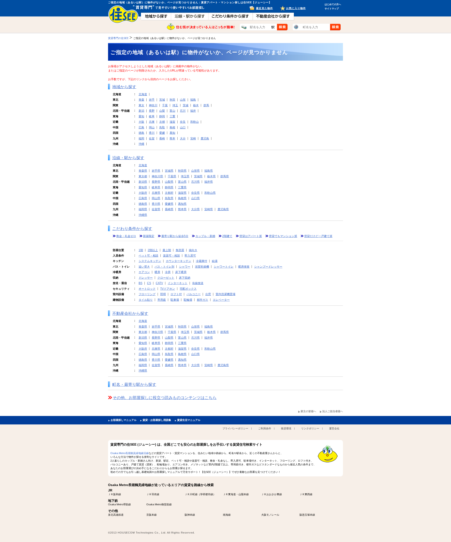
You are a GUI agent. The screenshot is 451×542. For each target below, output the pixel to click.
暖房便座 (243, 266)
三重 (172, 116)
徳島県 (143, 204)
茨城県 (198, 176)
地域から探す (124, 87)
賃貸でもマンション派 (283, 236)
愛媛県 (169, 204)
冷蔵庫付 (201, 261)
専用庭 (161, 299)
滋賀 (172, 121)
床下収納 (184, 277)
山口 (183, 127)
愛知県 (143, 187)
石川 (183, 110)
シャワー (184, 266)
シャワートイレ (223, 266)
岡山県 (156, 198)
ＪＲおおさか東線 (271, 494)
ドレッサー (146, 277)
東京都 (143, 176)
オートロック (147, 288)
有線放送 (197, 283)
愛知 (141, 116)
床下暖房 (181, 272)
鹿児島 (205, 138)
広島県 (143, 198)
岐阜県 (156, 187)
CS (149, 283)
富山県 (182, 181)
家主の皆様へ (308, 411)
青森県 (143, 170)
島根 (172, 127)
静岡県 (169, 187)
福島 (193, 99)
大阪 (141, 121)
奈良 (183, 121)
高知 (172, 133)
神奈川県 (157, 176)
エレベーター (221, 299)
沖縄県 (143, 215)
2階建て (227, 236)
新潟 (141, 110)
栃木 (196, 105)
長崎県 (169, 209)
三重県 (182, 187)
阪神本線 (190, 514)
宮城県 (169, 170)
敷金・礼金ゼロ (126, 236)
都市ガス (202, 299)
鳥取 (162, 127)
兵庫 (152, 121)
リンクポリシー (310, 428)
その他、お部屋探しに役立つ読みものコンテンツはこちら (165, 398)
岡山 (152, 127)
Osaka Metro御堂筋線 (159, 504)
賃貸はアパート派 (250, 236)
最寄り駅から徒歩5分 (174, 236)
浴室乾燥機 (202, 266)
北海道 (143, 94)
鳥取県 (169, 198)
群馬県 (224, 176)
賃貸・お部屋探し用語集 (157, 420)
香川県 (156, 204)
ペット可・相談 (148, 255)
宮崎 (193, 138)
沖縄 (141, 144)
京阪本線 (151, 514)
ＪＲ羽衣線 (152, 494)
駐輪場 (188, 299)
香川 (152, 133)
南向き (193, 250)
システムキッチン (150, 261)
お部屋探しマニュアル (123, 420)
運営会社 (334, 428)
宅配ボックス (188, 288)
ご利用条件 (264, 428)
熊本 (172, 138)
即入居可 (190, 255)
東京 (141, 105)
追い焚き (144, 266)
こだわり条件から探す (132, 228)
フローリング (147, 294)
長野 (152, 110)
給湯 (215, 261)
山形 (183, 99)
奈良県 (195, 192)
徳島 (141, 133)
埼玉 (175, 105)
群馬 (206, 105)
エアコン (144, 272)
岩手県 (156, 170)
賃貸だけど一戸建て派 (318, 236)
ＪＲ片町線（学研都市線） (200, 494)
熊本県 (182, 209)
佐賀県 (156, 209)
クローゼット (165, 277)
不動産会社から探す (130, 313)
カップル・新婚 (205, 236)
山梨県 (169, 181)
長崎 (162, 138)
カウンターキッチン (178, 261)
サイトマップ (332, 8)
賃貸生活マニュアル (188, 420)
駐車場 (175, 299)
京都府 (169, 192)
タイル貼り (146, 299)
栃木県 (211, 176)
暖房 (157, 272)
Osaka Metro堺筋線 (119, 504)
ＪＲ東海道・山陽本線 (236, 494)
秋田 (172, 99)
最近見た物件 (264, 8)
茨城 (185, 105)
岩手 (152, 99)
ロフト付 (176, 294)
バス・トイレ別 (164, 266)
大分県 (195, 209)
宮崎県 (208, 209)
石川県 (195, 181)
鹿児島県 (223, 209)
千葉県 (172, 176)
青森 (141, 99)
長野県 (156, 181)
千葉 (165, 105)
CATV (159, 283)
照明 (163, 294)
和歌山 (194, 121)
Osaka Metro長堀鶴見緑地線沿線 (129, 453)
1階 (141, 250)
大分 (183, 138)
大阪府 (143, 192)
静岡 (162, 116)
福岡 (141, 138)
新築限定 (148, 236)
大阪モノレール (270, 514)
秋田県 (182, 170)
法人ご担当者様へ (332, 411)
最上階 (167, 250)
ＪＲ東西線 (305, 494)
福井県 (208, 181)
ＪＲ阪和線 (114, 494)
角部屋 (180, 250)
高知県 (182, 204)
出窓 (208, 294)
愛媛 (162, 133)
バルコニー (194, 294)
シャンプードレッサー (268, 266)
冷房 (168, 272)
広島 (141, 127)
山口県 (195, 198)
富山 (172, 110)
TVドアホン (167, 288)
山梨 (162, 110)
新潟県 (143, 181)
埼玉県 (185, 176)
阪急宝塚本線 (307, 514)
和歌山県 (210, 192)
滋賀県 (182, 192)
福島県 (208, 170)
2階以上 (153, 250)
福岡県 (143, 209)
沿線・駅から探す (128, 158)
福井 (193, 110)
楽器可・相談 (171, 255)
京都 (162, 121)
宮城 (162, 99)
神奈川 (153, 105)
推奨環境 (286, 428)
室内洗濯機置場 (225, 294)
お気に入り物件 (296, 8)
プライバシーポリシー (235, 428)
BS (140, 283)
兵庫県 (156, 192)
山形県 (195, 170)
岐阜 (152, 116)
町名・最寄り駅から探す (134, 384)
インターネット (177, 283)
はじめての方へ (333, 4)
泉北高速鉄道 (116, 514)
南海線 (227, 514)
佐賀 (152, 138)
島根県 (182, 198)
